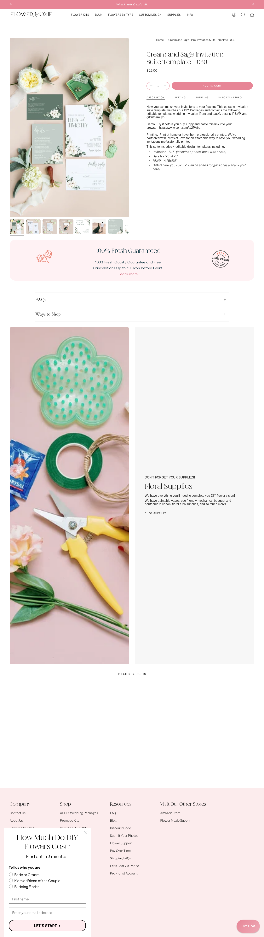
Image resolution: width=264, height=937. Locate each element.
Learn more (128, 274)
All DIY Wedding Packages (79, 813)
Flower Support (121, 843)
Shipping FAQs (120, 858)
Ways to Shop (48, 314)
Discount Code (120, 828)
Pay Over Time (120, 851)
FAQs (40, 300)
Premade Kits (69, 820)
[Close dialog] (86, 832)
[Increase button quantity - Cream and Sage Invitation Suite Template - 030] (165, 86)
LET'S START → (47, 925)
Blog (113, 820)
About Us (16, 820)
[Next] (253, 4)
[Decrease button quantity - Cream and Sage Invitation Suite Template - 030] (151, 86)
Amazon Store (170, 813)
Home (160, 39)
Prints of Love (176, 138)
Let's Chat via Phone (124, 866)
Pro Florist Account (124, 873)
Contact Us (18, 813)
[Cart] (252, 15)
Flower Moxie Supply (175, 820)
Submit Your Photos (124, 836)
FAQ (113, 813)
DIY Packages (194, 110)
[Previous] (11, 4)
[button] (80, 15)
